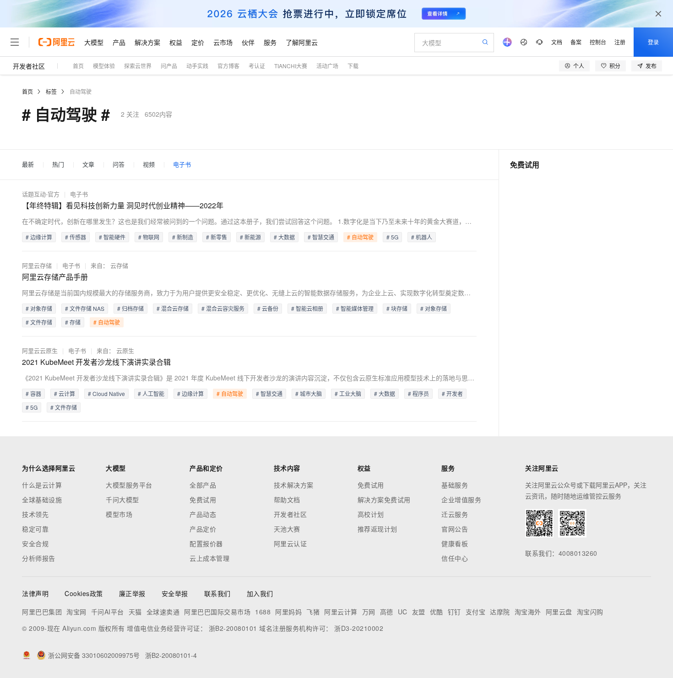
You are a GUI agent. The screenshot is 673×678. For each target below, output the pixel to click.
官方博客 (228, 66)
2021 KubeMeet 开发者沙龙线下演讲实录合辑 (96, 362)
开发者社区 (29, 66)
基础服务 (454, 484)
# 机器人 (421, 237)
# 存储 (73, 322)
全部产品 (203, 484)
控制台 (598, 42)
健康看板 (454, 543)
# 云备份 (267, 308)
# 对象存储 (39, 308)
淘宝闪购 (590, 611)
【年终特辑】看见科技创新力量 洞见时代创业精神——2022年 (122, 205)
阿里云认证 (290, 543)
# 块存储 (396, 308)
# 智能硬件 (112, 237)
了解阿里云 (302, 42)
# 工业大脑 (348, 393)
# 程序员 (418, 393)
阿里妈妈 (288, 611)
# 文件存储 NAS (84, 308)
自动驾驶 (81, 91)
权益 (175, 42)
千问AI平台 (107, 611)
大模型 (93, 42)
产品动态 (203, 514)
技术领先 (35, 514)
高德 (386, 611)
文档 (556, 42)
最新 (28, 164)
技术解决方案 (294, 484)
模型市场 (119, 514)
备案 (575, 42)
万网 (368, 611)
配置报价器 (206, 543)
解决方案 (147, 42)
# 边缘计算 (39, 237)
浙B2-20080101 (233, 628)
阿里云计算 (341, 611)
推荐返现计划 (377, 528)
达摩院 (500, 611)
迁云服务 (454, 514)
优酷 (436, 611)
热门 (58, 164)
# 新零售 (216, 237)
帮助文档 (287, 499)
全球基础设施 (42, 499)
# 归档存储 (130, 308)
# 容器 (33, 393)
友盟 (418, 611)
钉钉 (454, 611)
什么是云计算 (42, 484)
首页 (78, 66)
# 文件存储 (39, 322)
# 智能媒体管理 (355, 308)
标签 (51, 91)
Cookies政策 (84, 593)
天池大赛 (287, 528)
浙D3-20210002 (358, 628)
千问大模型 (122, 499)
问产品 (169, 66)
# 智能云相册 (307, 308)
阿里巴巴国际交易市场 (217, 611)
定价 (197, 42)
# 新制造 (182, 237)
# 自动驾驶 (360, 237)
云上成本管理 (209, 558)
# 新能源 (250, 237)
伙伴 (248, 42)
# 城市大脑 (308, 393)
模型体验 (104, 66)
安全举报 (175, 593)
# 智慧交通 (321, 237)
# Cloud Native (106, 393)
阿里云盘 (559, 611)
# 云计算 (64, 393)
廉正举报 (132, 593)
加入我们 (260, 593)
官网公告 (454, 528)
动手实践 (197, 66)
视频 (149, 164)
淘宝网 (76, 611)
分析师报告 (38, 558)
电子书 (182, 164)
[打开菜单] (14, 42)
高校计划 (371, 514)
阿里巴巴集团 (42, 611)
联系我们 (217, 593)
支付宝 (476, 611)
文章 (88, 164)
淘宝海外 (528, 611)
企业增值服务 (461, 499)
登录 (653, 42)
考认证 (257, 66)
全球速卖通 (163, 611)
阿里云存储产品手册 (55, 276)
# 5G (392, 237)
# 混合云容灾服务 (222, 308)
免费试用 (203, 499)
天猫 (135, 611)
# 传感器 (75, 237)
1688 (263, 611)
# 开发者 (452, 393)
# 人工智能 (151, 393)
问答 (119, 164)
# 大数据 (284, 237)
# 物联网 (148, 237)
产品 (119, 42)
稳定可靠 (35, 528)
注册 (619, 42)
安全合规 (35, 543)
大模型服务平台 (129, 484)
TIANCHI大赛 (290, 66)
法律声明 (35, 593)
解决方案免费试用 (384, 499)
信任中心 (454, 558)
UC (402, 611)
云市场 (223, 42)
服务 (270, 42)
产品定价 (203, 528)
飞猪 (313, 611)
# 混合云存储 (173, 308)
